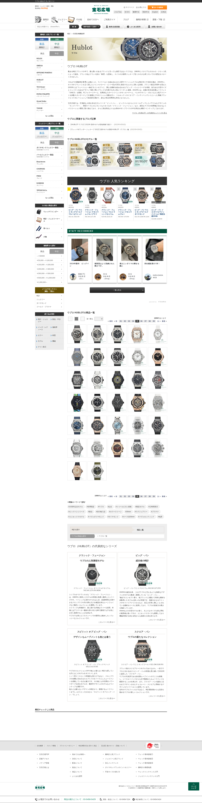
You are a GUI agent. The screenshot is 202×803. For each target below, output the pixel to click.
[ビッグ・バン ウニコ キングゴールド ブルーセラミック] (75, 195)
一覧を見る (117, 290)
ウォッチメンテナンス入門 (148, 772)
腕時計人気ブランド (112, 754)
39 (154, 321)
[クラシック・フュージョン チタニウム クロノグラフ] (92, 195)
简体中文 (145, 12)
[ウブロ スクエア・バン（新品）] (149, 148)
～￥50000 (41, 256)
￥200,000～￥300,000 (45, 269)
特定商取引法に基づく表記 (88, 746)
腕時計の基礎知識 (144, 767)
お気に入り (142, 7)
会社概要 (40, 746)
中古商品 (135, 108)
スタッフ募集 (51, 746)
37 (145, 321)
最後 (163, 321)
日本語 (163, 12)
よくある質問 (77, 776)
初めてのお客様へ (78, 754)
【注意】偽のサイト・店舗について (113, 746)
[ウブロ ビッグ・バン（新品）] (84, 148)
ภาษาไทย (117, 12)
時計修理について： (143, 799)
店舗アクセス (44, 759)
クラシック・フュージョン (123, 106)
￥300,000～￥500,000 (45, 273)
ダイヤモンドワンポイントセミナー (118, 767)
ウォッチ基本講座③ (145, 763)
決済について (77, 759)
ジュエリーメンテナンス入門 (149, 776)
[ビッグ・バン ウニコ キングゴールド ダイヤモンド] (142, 195)
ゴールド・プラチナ (44, 307)
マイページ (130, 7)
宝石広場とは (44, 767)
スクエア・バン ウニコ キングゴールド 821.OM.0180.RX (142, 664)
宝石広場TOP (44, 754)
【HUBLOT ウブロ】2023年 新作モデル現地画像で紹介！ (98, 124)
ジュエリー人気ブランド (114, 759)
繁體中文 (136, 12)
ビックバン (111, 103)
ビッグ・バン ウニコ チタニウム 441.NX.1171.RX (142, 588)
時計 (38, 296)
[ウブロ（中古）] (149, 161)
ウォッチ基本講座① (145, 754)
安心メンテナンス (111, 763)
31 (121, 321)
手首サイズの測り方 (112, 772)
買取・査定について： (111, 799)
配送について (77, 763)
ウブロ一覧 (103, 536)
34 (133, 321)
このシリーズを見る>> (106, 622)
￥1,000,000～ (42, 282)
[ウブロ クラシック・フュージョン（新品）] (84, 161)
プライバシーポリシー (67, 746)
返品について (77, 767)
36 (141, 321)
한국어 (127, 12)
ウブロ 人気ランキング (117, 181)
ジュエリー (41, 299)
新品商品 (106, 108)
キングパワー (75, 106)
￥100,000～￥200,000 (45, 265)
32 (125, 321)
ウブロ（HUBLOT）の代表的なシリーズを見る (149, 113)
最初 (111, 321)
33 (129, 321)
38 (150, 321)
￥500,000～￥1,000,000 (46, 278)
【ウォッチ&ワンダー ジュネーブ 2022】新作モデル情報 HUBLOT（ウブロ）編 (106, 129)
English (155, 12)
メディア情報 (44, 763)
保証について (77, 772)
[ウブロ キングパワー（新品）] (117, 161)
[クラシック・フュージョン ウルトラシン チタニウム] (108, 195)
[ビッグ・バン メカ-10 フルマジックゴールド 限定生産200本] (158, 195)
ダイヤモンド (41, 303)
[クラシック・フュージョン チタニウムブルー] (125, 195)
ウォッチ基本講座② (145, 759)
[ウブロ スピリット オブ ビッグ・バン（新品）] (117, 148)
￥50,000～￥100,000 (45, 260)
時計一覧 (140, 530)
